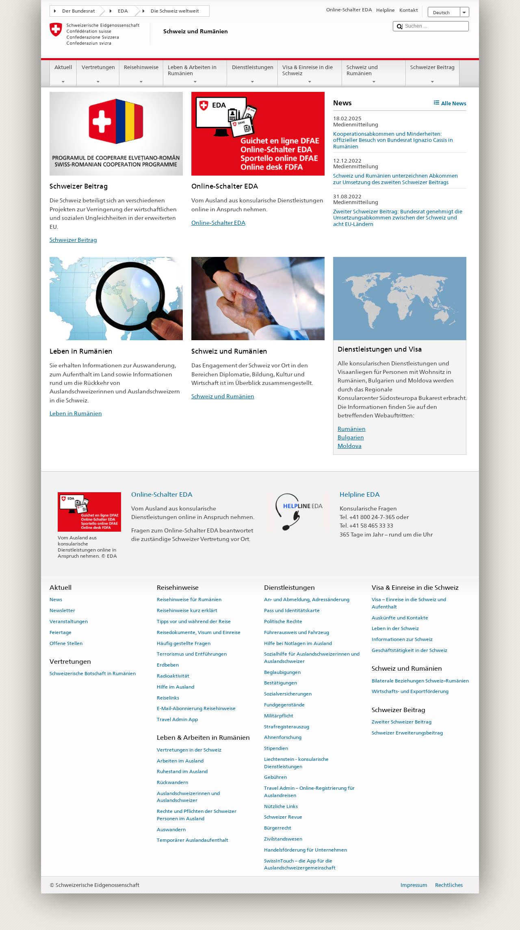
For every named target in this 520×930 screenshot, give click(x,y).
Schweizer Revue (283, 817)
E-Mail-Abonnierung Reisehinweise (196, 708)
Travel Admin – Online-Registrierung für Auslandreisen (309, 791)
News (56, 599)
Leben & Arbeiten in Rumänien (192, 70)
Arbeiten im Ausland (180, 760)
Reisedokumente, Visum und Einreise (198, 632)
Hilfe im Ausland (175, 687)
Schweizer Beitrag (432, 67)
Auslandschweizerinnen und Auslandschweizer (188, 797)
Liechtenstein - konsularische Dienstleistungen (296, 762)
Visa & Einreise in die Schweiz (307, 70)
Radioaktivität (173, 676)
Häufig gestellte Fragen (183, 643)
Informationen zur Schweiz (402, 639)
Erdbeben (168, 665)
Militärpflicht (278, 716)
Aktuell (63, 67)
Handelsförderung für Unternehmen (305, 850)
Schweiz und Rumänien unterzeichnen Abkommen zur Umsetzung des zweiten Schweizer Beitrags (395, 179)
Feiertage (61, 632)
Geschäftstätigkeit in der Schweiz (409, 650)
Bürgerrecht (277, 828)
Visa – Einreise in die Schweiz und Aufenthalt (409, 603)
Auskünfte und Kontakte (400, 617)
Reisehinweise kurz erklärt (187, 610)
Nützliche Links (281, 806)
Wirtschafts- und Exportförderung (410, 691)
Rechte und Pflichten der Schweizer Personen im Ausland (196, 814)
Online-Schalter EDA (218, 222)
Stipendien (276, 748)
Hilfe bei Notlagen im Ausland (298, 643)
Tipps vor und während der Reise (194, 621)
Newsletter (62, 610)
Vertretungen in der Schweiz (189, 750)
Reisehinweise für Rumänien (189, 599)
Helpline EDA (360, 494)
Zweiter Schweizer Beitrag (401, 722)
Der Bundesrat (78, 11)
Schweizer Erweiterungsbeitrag (407, 733)
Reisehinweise (141, 67)
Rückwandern (172, 782)
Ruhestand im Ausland (182, 771)
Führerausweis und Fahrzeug (296, 632)
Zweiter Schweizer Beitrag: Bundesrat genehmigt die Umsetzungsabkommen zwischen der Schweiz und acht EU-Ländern (397, 218)
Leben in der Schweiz (395, 628)
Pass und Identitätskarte (292, 610)
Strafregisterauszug (286, 727)
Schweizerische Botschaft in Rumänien (93, 673)
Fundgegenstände (284, 705)
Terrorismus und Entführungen (192, 654)
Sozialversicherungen (288, 694)
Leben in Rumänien (76, 413)
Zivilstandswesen (283, 839)
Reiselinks (168, 697)
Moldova (350, 445)
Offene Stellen (66, 643)
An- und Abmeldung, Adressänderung (306, 599)
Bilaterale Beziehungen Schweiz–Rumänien (420, 680)
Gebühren (275, 777)
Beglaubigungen (282, 672)
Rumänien (352, 428)
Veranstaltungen (69, 621)
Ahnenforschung (282, 737)
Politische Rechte (283, 621)
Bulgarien (351, 437)
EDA (123, 11)
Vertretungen (98, 67)
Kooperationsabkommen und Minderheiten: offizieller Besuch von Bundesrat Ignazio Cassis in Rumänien (393, 140)
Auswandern (171, 829)
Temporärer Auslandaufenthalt (192, 840)
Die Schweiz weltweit (175, 11)
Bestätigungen (280, 683)
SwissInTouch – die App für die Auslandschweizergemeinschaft (300, 864)
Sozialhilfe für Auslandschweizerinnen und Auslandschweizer (312, 657)
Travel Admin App (177, 719)
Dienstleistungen (252, 67)
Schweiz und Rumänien (362, 70)
